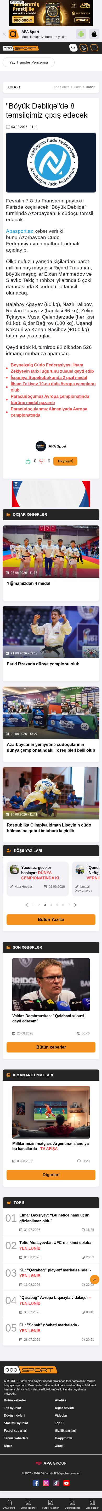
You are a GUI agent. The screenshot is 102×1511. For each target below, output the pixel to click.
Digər (8, 1446)
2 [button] (39, 905)
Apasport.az (19, 231)
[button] (27, 905)
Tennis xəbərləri (16, 1438)
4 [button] (51, 905)
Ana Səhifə (61, 87)
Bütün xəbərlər (51, 1047)
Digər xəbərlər (72, 1508)
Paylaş (64, 461)
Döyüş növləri (14, 1415)
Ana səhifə (9, 1508)
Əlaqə (59, 1446)
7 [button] (69, 905)
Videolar (61, 1415)
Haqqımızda (63, 1438)
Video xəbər (92, 1508)
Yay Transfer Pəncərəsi (28, 62)
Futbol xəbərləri (15, 1431)
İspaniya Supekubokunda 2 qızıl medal (49, 377)
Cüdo (78, 87)
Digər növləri (64, 1408)
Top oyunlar (12, 1408)
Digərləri (51, 1175)
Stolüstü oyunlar (16, 1423)
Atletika (60, 1400)
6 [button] (63, 905)
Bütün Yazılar (51, 919)
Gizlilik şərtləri (65, 1431)
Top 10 (60, 1423)
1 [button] (33, 905)
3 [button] (45, 905)
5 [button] (57, 905)
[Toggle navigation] (94, 48)
